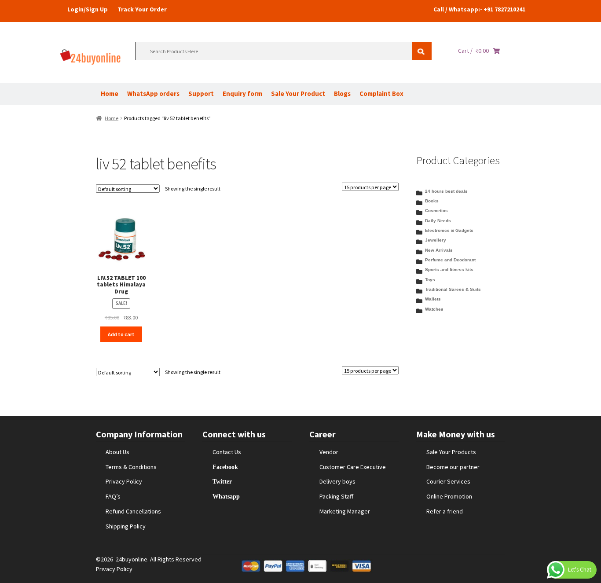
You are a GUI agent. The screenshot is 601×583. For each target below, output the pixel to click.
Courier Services (448, 481)
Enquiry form (242, 93)
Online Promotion (449, 496)
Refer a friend (444, 511)
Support (201, 93)
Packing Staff (336, 496)
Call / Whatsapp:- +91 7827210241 (479, 9)
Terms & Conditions (131, 467)
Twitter (222, 481)
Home (109, 93)
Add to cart (121, 334)
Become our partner (453, 467)
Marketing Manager (344, 511)
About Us (117, 452)
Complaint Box (381, 93)
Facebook (225, 467)
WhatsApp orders (153, 93)
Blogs (342, 93)
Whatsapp (226, 496)
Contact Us (227, 452)
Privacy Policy (124, 481)
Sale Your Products (451, 452)
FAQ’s (113, 496)
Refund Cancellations (133, 511)
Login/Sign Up (87, 9)
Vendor (328, 452)
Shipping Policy (126, 526)
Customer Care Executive (352, 467)
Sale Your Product (298, 93)
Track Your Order (142, 9)
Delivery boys (337, 481)
